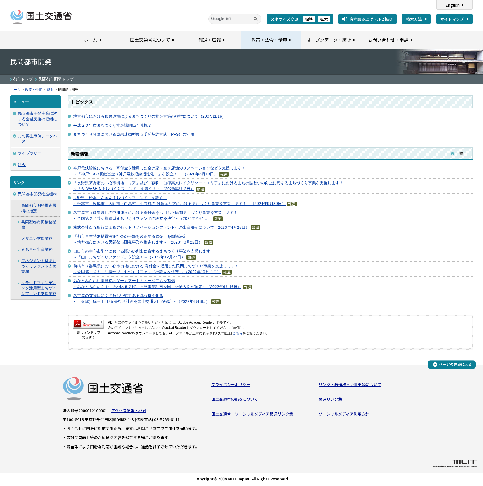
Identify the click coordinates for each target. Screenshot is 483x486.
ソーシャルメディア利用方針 (344, 414)
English (452, 5)
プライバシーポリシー (230, 384)
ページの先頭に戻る (455, 364)
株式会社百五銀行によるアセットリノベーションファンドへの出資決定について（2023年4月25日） (161, 227)
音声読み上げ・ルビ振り (371, 19)
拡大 (324, 19)
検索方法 (414, 19)
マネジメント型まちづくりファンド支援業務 (38, 266)
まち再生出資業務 (37, 249)
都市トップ (23, 79)
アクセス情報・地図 (128, 410)
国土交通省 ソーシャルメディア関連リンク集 (252, 414)
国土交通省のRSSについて (234, 399)
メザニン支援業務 (37, 238)
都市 (50, 90)
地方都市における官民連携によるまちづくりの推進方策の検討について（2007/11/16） (149, 116)
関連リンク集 (330, 399)
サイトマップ (452, 19)
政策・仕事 (33, 90)
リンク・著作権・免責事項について (350, 384)
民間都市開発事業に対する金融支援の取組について (37, 118)
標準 (309, 19)
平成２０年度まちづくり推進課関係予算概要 (112, 125)
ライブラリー (29, 153)
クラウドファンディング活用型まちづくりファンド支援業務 (38, 288)
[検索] (255, 19)
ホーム (15, 90)
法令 (22, 164)
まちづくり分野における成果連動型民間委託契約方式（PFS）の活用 (133, 134)
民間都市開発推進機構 (37, 194)
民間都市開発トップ (56, 79)
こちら (238, 333)
